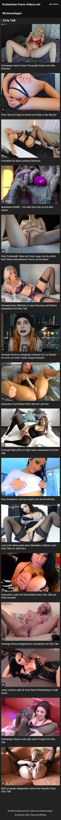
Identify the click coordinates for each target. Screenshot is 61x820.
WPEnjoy (42, 815)
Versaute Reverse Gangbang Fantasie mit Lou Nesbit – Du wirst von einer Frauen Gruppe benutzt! (29, 356)
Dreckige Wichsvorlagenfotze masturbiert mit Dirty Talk (29, 643)
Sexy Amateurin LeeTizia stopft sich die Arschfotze (28, 499)
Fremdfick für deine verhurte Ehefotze (20, 160)
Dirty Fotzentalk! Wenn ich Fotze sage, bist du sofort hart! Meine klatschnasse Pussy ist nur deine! (28, 258)
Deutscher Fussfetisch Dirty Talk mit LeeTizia (25, 404)
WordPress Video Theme (25, 815)
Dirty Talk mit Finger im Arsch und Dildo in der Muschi (28, 114)
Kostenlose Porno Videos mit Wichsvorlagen (21, 9)
